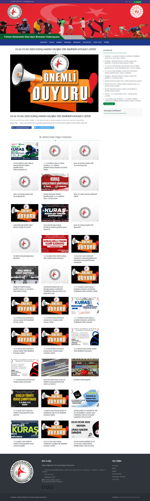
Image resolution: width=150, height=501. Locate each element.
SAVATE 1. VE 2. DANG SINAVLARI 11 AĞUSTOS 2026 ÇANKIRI (121, 95)
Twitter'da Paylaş (45, 128)
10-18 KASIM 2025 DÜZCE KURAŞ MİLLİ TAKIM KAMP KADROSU (55, 257)
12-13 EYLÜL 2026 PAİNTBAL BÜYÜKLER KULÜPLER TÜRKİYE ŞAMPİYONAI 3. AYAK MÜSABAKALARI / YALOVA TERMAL (123, 67)
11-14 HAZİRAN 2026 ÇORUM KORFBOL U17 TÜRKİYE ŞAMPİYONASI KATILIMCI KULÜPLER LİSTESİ (55, 166)
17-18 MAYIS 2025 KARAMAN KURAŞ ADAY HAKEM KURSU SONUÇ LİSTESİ (54, 320)
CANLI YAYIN (97, 42)
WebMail (138, 2)
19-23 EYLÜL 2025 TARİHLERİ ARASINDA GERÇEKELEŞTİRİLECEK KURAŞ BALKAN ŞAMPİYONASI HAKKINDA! (85, 259)
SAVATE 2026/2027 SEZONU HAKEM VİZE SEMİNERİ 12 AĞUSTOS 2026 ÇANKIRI (121, 90)
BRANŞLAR (77, 42)
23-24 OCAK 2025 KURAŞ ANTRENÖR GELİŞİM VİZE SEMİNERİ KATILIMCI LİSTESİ (55, 443)
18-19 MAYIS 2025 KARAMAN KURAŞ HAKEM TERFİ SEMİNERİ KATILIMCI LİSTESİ (23, 351)
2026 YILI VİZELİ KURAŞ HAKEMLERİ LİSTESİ (85, 195)
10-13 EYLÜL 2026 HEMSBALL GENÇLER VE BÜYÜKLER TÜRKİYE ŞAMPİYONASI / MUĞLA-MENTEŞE (121, 72)
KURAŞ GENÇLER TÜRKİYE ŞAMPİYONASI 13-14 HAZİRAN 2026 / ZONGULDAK (54, 196)
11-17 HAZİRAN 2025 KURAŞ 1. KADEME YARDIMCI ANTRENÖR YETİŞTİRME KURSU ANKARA (84, 320)
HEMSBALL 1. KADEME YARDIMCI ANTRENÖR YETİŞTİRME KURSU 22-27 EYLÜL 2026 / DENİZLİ (122, 57)
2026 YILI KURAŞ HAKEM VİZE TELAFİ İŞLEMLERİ (23, 195)
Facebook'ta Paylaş (22, 128)
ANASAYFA (43, 42)
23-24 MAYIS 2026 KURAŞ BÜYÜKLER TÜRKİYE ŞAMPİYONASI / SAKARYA (55, 227)
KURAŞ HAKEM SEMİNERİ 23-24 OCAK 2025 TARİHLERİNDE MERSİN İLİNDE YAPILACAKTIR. (84, 443)
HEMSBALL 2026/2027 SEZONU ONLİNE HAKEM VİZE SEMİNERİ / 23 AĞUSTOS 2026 (120, 77)
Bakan (114, 468)
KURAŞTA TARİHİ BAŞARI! (82, 380)
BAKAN (52, 42)
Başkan (114, 471)
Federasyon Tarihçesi (118, 477)
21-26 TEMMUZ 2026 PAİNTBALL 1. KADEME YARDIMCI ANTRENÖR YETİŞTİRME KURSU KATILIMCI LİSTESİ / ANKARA (123, 100)
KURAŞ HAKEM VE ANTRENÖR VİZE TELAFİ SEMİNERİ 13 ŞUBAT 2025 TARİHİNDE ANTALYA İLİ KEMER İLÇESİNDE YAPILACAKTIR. (85, 413)
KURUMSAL (67, 42)
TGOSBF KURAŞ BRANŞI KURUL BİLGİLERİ (23, 257)
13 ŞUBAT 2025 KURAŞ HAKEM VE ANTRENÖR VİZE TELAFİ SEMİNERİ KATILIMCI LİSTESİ (55, 412)
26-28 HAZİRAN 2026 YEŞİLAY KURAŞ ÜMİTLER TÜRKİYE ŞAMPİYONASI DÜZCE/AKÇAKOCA (23, 166)
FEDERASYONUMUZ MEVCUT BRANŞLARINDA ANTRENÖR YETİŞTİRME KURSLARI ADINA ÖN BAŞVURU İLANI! (55, 290)
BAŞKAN (59, 42)
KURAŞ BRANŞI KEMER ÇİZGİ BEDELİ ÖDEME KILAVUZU (23, 226)
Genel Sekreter (116, 474)
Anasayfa (115, 466)
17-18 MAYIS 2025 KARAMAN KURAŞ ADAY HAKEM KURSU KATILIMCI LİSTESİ (54, 351)
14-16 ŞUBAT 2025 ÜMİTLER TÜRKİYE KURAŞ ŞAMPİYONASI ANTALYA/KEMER (23, 443)
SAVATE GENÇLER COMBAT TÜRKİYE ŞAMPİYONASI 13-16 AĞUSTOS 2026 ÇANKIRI (122, 85)
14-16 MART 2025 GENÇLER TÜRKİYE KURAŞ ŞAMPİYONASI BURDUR (23, 412)
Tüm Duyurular (109, 104)
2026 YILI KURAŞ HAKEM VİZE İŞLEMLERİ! (83, 226)
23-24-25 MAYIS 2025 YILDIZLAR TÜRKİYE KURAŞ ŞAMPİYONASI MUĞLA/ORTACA (54, 382)
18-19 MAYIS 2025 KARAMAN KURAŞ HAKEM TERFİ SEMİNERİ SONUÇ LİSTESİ (23, 320)
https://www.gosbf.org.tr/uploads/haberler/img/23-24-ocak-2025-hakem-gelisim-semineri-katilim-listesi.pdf (53, 123)
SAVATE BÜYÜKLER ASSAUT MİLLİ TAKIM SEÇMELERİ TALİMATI (123, 81)
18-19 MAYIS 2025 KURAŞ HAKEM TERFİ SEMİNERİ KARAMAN (85, 350)
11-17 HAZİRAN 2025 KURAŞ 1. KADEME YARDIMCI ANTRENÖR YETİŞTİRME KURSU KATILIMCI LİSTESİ (85, 289)
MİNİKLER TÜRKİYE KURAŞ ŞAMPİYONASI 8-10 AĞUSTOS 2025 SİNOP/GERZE (23, 289)
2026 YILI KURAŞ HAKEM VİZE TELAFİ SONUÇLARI (83, 164)
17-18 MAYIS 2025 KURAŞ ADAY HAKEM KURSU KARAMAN (24, 381)
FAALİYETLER (87, 42)
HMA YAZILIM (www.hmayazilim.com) (129, 497)
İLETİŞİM (106, 42)
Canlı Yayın (115, 479)
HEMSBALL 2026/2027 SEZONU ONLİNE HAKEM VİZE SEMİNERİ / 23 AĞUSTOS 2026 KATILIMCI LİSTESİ (120, 62)
